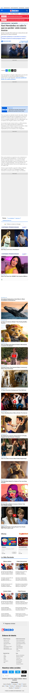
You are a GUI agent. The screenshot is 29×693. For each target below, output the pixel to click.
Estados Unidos (19, 663)
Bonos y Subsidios (20, 655)
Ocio (17, 653)
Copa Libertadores (20, 640)
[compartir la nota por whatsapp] (9, 70)
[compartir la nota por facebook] (6, 70)
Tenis (5, 659)
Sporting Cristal (7, 643)
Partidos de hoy (7, 7)
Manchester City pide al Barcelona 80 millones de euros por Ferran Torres (16, 110)
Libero (20, 684)
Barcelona (18, 218)
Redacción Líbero (7, 41)
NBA (5, 658)
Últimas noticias (4, 13)
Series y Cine (19, 659)
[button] (27, 11)
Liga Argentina (19, 646)
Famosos (18, 658)
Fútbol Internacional (5, 23)
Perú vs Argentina (14, 7)
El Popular (15, 684)
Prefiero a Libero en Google (13, 224)
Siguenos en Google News (15, 70)
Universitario (21, 7)
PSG (17, 649)
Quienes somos (10, 678)
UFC (5, 655)
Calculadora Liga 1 (8, 646)
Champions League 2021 (7, 220)
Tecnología (18, 662)
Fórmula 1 (6, 661)
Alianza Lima (6, 640)
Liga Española (14, 23)
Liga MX (18, 650)
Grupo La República (7, 684)
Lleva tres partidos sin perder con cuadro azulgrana (14, 78)
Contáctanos (4, 678)
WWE (5, 656)
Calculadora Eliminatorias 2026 (8, 648)
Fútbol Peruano (14, 13)
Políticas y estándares (18, 678)
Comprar (14, 552)
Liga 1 (5, 645)
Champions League (20, 642)
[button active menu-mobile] (2, 11)
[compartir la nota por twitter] (12, 70)
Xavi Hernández (11, 218)
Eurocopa (18, 645)
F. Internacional (24, 13)
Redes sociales (19, 656)
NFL (5, 662)
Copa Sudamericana (20, 643)
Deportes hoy (6, 653)
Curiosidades (19, 661)
